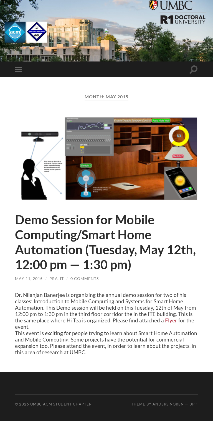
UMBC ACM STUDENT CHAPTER (61, 404)
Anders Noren (168, 404)
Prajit (56, 278)
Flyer (171, 320)
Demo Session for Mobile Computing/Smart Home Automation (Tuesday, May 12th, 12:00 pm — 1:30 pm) (105, 242)
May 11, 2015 (29, 278)
